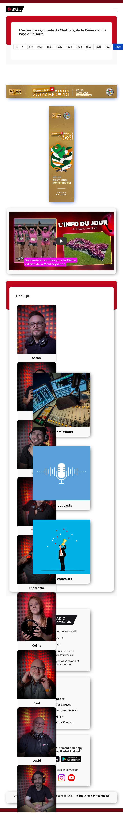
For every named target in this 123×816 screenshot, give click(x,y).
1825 (88, 46)
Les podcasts (61, 505)
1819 (30, 46)
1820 (40, 46)
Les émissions (61, 432)
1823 (69, 46)
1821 (49, 46)
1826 (98, 46)
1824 (79, 46)
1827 (108, 46)
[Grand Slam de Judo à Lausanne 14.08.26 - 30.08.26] (61, 91)
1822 (59, 46)
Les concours (61, 579)
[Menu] (115, 9)
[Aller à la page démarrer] (16, 47)
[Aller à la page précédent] (22, 47)
